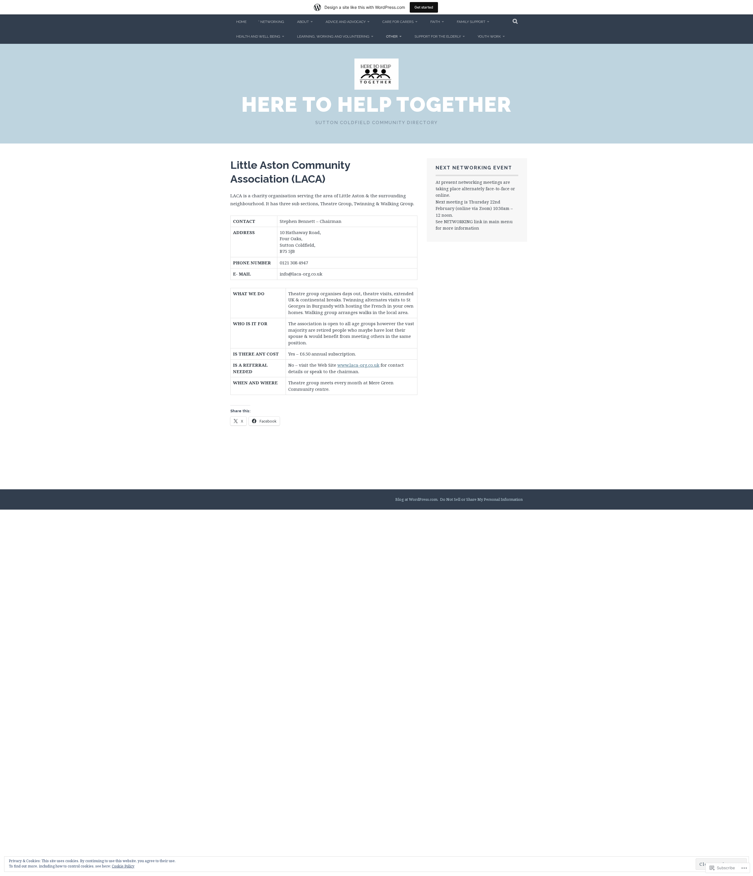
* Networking (271, 22)
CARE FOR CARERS (398, 22)
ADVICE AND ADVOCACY (346, 22)
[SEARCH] (515, 21)
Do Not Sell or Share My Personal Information (481, 499)
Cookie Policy (123, 866)
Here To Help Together (376, 104)
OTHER (392, 36)
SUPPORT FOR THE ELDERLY (437, 36)
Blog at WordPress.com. (416, 499)
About (303, 22)
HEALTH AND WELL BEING (258, 36)
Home (241, 22)
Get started (423, 7)
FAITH (435, 22)
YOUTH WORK (489, 36)
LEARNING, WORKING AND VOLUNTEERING (333, 36)
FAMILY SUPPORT (471, 22)
